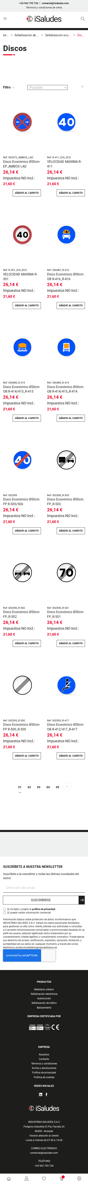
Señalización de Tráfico (30, 35)
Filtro (7, 87)
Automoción (44, 998)
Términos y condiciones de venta (44, 7)
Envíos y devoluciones (44, 1068)
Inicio (7, 35)
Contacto (44, 1059)
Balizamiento (44, 1007)
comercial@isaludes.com (55, 3)
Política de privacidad (44, 1072)
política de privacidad (43, 909)
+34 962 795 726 (28, 3)
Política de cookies (44, 1077)
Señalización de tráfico (44, 1003)
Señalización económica (62, 35)
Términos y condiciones (44, 1063)
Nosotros (44, 1054)
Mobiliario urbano (44, 989)
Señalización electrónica (44, 994)
